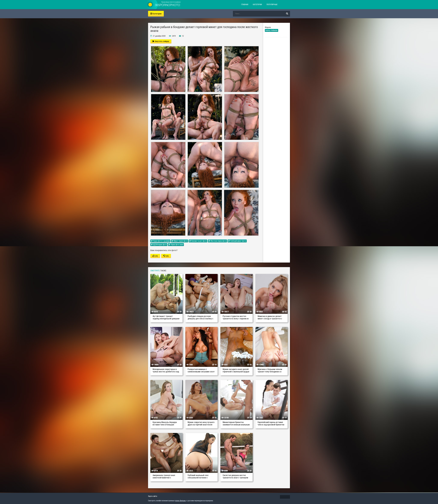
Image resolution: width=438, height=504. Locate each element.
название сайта (164, 4)
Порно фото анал (176, 245)
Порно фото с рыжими (161, 241)
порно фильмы (180, 501)
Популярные (271, 4)
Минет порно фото (180, 241)
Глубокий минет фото (238, 241)
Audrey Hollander (271, 30)
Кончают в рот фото (199, 241)
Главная (244, 4)
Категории (257, 4)
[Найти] (287, 14)
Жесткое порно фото (218, 241)
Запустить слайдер (161, 41)
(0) (156, 256)
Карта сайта (152, 496)
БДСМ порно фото (160, 245)
